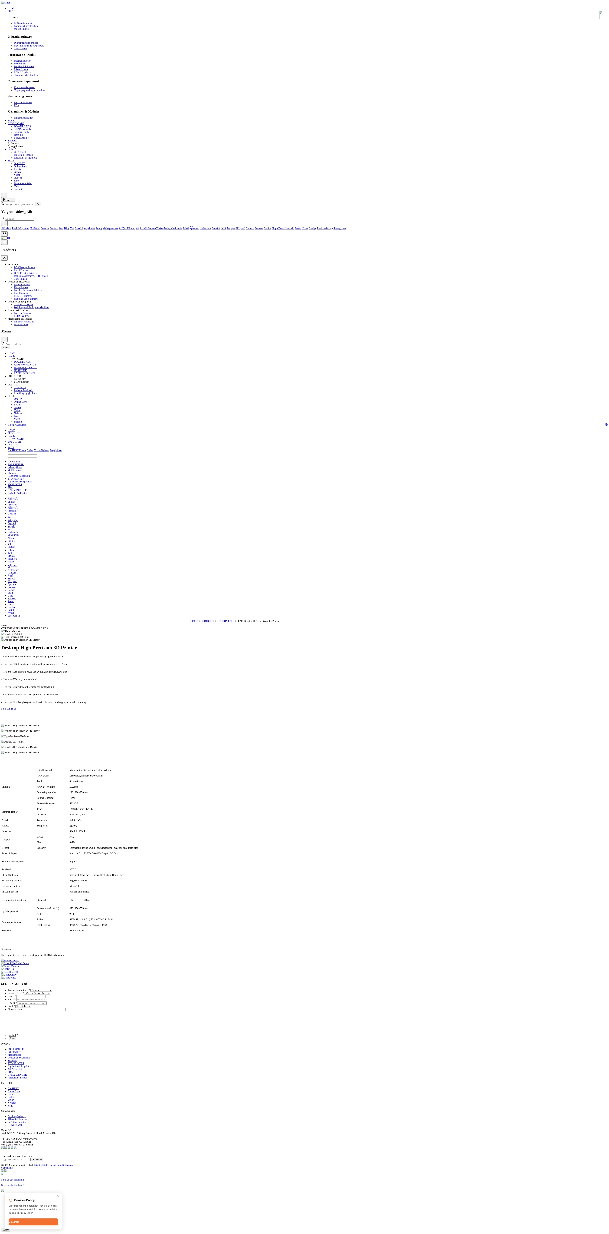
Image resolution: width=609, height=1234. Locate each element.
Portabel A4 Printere (24, 66)
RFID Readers (21, 316)
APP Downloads (22, 129)
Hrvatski (289, 228)
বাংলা (93, 228)
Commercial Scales (23, 304)
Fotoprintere (20, 63)
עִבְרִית (330, 228)
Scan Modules (21, 324)
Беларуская (340, 228)
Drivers (15, 966)
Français (45, 228)
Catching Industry (17, 1116)
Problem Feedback (23, 154)
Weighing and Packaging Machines (31, 307)
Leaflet (14, 972)
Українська (112, 228)
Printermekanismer (23, 117)
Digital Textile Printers (25, 273)
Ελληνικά (240, 228)
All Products (14, 461)
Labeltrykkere (15, 467)
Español (79, 228)
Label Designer (21, 137)
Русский (24, 228)
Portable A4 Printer (17, 493)
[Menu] (4, 242)
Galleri (17, 172)
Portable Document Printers (28, 290)
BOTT (11, 160)
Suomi (298, 228)
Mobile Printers (21, 28)
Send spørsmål (8, 708)
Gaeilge (312, 228)
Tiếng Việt (69, 228)
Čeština (267, 228)
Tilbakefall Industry (17, 1119)
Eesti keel (322, 228)
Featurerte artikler (23, 183)
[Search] (4, 195)
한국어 (123, 228)
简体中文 (6, 228)
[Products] (4, 234)
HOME (11, 8)
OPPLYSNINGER (17, 490)
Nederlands (205, 228)
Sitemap (69, 1165)
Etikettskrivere (21, 69)
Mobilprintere (14, 470)
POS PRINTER (16, 464)
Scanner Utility (21, 132)
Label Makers (21, 293)
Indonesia (177, 228)
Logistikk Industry (17, 1122)
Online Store (20, 166)
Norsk (305, 228)
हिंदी (137, 228)
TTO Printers (20, 278)
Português (101, 228)
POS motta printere (23, 23)
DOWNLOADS (16, 123)
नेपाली (223, 228)
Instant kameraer (22, 60)
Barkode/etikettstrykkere (26, 26)
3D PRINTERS (226, 621)
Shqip (275, 228)
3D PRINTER (15, 484)
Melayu (168, 228)
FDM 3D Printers (23, 296)
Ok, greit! (14, 1221)
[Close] (4, 223)
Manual (15, 960)
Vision (17, 174)
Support (18, 189)
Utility (13, 974)
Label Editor (22, 963)
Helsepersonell (15, 1125)
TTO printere (20, 48)
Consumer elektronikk (19, 475)
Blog (16, 180)
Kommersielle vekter (24, 87)
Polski (186, 228)
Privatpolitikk (40, 1165)
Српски (250, 228)
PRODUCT (14, 11)
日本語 (144, 228)
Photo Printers (21, 287)
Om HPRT (19, 163)
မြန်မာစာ (194, 228)
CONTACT (14, 149)
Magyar (231, 228)
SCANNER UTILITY (25, 367)
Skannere (12, 473)
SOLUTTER (14, 441)
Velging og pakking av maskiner (30, 90)
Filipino (131, 228)
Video (17, 186)
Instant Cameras (22, 284)
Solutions (12, 140)
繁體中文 (35, 228)
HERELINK (20, 370)
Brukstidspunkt (56, 1165)
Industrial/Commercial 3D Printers (31, 276)
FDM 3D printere (23, 72)
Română (216, 228)
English (16, 228)
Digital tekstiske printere (26, 42)
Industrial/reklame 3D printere (29, 45)
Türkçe (160, 228)
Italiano (152, 228)
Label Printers (21, 270)
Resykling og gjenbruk (25, 157)
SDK (11, 969)
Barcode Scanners (23, 102)
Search (6, 347)
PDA (16, 105)
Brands (11, 120)
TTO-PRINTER (16, 478)
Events (17, 169)
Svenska (259, 228)
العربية (87, 228)
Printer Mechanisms (24, 321)
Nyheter (18, 177)
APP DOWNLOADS (25, 364)
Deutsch (54, 228)
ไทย (61, 228)
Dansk (281, 228)
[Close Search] (38, 204)
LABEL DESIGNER (25, 373)
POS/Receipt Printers (24, 267)
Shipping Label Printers (26, 75)
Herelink (18, 134)
